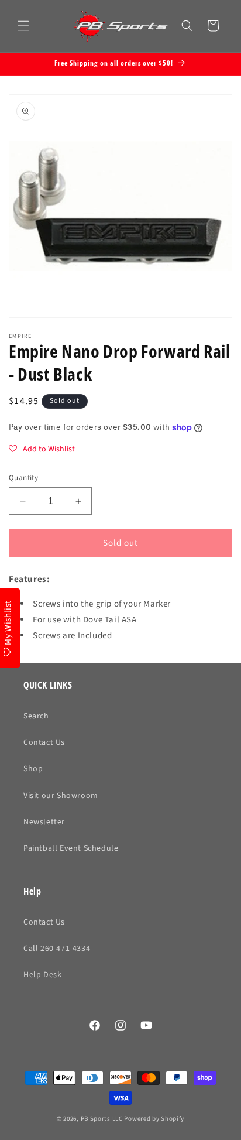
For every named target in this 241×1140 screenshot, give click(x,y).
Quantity (23, 478)
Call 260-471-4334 (56, 948)
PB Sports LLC (102, 1118)
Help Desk (42, 975)
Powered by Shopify (154, 1118)
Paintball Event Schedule (70, 848)
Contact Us (44, 742)
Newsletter (44, 822)
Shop (33, 769)
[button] (23, 26)
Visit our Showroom (60, 796)
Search (36, 716)
